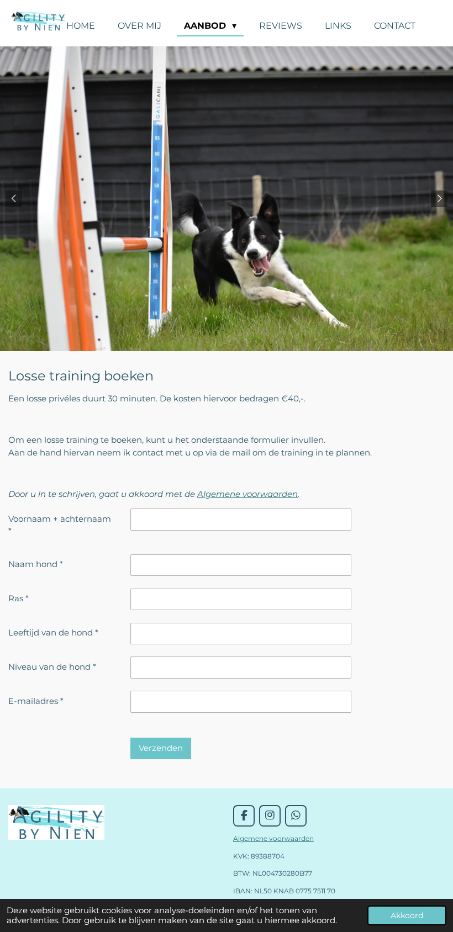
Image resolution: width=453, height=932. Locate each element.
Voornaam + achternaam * (59, 525)
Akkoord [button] (407, 915)
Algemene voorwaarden (247, 494)
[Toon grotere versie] (56, 822)
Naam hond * (35, 564)
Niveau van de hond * (52, 666)
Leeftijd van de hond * (53, 632)
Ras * (18, 598)
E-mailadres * (36, 701)
